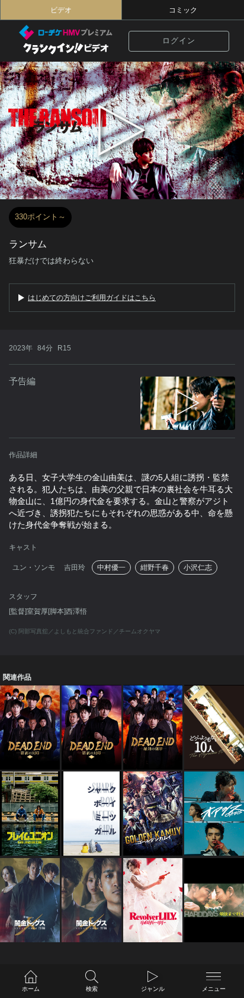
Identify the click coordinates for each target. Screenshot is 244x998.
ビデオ (61, 10)
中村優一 (111, 567)
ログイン (178, 40)
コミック (183, 10)
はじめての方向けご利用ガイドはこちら (92, 298)
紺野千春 (154, 567)
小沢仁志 (198, 567)
